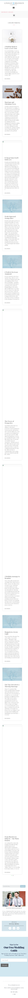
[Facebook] (10, 928)
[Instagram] (14, 928)
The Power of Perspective (9, 422)
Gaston (22, 987)
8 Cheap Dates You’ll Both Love (11, 159)
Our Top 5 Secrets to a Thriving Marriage (12, 685)
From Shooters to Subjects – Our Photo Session (12, 838)
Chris (12, 989)
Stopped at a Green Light (11, 633)
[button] (13, 7)
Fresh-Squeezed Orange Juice (10, 217)
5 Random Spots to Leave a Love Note (11, 47)
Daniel (16, 989)
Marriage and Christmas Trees (10, 103)
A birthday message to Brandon (12, 577)
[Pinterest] (18, 928)
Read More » (8, 78)
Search (23, 886)
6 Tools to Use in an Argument (11, 273)
